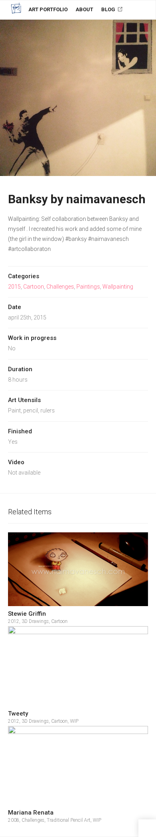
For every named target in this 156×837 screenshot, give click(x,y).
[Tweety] (78, 666)
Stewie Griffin (27, 613)
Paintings (88, 286)
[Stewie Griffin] (78, 569)
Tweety (18, 713)
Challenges (60, 286)
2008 (13, 820)
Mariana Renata (31, 812)
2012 (13, 621)
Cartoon (33, 286)
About (84, 9)
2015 (14, 286)
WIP (74, 721)
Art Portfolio (48, 9)
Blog (108, 9)
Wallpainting (117, 286)
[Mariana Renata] (78, 765)
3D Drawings (35, 621)
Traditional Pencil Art (68, 820)
